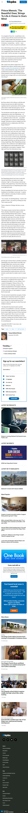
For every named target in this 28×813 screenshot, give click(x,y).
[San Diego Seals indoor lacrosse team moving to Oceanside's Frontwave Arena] (14, 626)
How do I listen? (6, 782)
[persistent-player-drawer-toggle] (26, 811)
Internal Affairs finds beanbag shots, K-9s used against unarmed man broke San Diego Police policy (13, 529)
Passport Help (5, 785)
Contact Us (5, 778)
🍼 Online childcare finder (9, 353)
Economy (3, 634)
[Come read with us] (14, 556)
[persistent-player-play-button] (2, 811)
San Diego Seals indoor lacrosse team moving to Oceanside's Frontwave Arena (14, 637)
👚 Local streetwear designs (10, 351)
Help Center (5, 787)
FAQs (4, 780)
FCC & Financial (6, 755)
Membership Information (8, 798)
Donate (14, 610)
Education (3, 689)
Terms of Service (6, 767)
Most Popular (5, 494)
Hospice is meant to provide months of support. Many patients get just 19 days (13, 515)
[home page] (11, 2)
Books (7, 329)
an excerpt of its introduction (11, 68)
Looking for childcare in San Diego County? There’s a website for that (12, 535)
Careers (4, 753)
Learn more (14, 576)
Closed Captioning (6, 775)
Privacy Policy (5, 762)
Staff (4, 764)
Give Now (23, 2)
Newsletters (5, 750)
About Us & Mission (6, 748)
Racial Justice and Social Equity (7, 661)
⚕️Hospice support (7, 348)
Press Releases (6, 760)
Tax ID (4, 802)
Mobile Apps (5, 757)
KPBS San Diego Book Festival (9, 463)
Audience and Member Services (9, 773)
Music (13, 329)
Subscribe (14, 398)
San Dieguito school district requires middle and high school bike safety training (12, 693)
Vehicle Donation (6, 805)
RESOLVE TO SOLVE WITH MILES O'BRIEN (12, 488)
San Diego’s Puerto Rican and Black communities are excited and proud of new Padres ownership (13, 664)
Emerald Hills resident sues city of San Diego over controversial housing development (13, 721)
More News (5, 617)
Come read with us (14, 565)
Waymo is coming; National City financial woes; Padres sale (13, 437)
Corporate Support (6, 793)
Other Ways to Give (6, 800)
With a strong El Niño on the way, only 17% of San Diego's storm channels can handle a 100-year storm (13, 522)
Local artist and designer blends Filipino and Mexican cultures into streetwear (12, 541)
